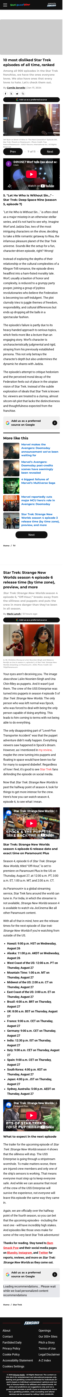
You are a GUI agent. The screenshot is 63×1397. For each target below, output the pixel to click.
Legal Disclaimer (49, 1354)
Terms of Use (47, 1348)
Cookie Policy (11, 1354)
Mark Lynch (14, 613)
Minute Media (19, 1375)
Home (6, 545)
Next (50, 151)
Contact (8, 1336)
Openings (45, 1330)
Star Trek (46, 769)
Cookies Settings (13, 1366)
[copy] (23, 93)
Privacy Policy (11, 1348)
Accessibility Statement (18, 1360)
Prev (13, 151)
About (6, 1330)
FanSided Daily (12, 1342)
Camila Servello (16, 87)
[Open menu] (5, 5)
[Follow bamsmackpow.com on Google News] (54, 422)
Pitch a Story (47, 1342)
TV (14, 545)
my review (45, 750)
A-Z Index (45, 1360)
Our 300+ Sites (48, 1336)
